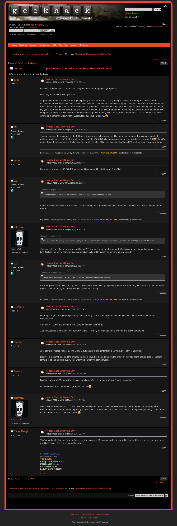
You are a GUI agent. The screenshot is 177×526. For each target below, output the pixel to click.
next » (166, 59)
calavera (18, 227)
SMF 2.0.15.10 (77, 514)
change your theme (159, 26)
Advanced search (132, 13)
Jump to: (131, 496)
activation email (31, 27)
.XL (15, 127)
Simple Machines (102, 514)
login (32, 25)
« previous (158, 59)
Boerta (17, 342)
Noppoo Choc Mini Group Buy (60, 79)
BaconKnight (21, 431)
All (25, 63)
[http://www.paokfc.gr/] (12, 138)
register (40, 25)
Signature (79, 54)
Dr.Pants (18, 306)
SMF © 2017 (89, 514)
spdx (16, 79)
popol (16, 160)
